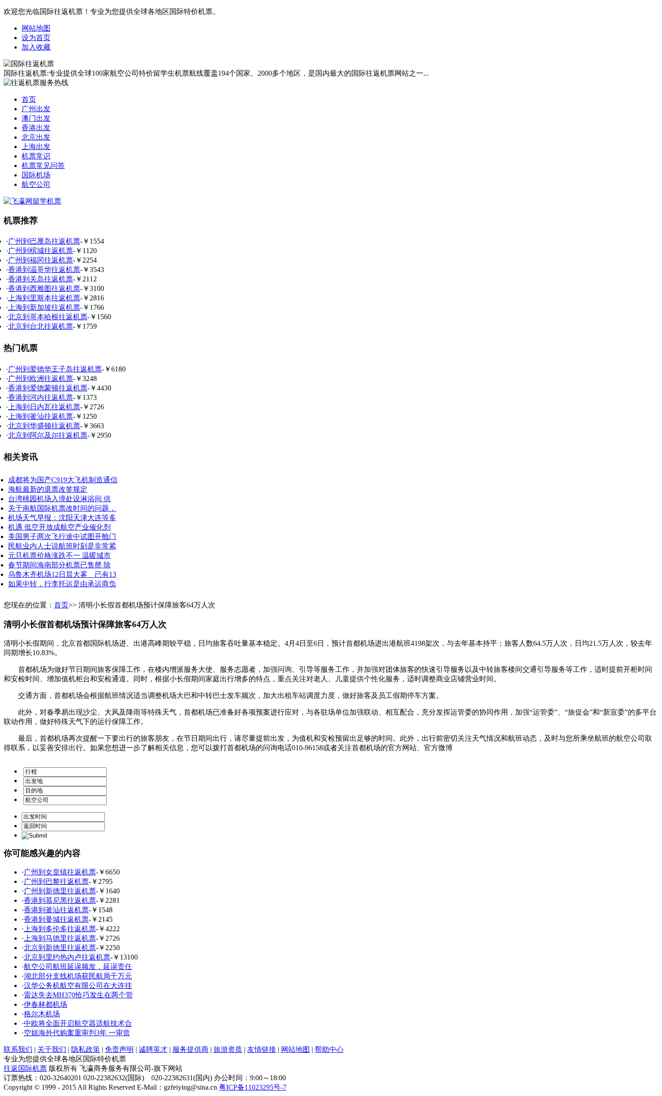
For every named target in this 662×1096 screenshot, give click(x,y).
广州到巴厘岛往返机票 (44, 241)
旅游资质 (227, 1049)
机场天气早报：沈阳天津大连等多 (62, 517)
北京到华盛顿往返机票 (44, 426)
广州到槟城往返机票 (40, 250)
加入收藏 (36, 47)
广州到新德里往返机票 (60, 891)
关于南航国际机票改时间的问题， (62, 508)
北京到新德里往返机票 (60, 947)
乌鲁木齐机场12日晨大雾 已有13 (62, 574)
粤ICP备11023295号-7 (252, 1087)
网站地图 (36, 28)
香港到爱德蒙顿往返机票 (47, 388)
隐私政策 (85, 1049)
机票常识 (36, 156)
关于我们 (51, 1049)
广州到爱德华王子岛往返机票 (55, 369)
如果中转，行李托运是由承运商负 (62, 584)
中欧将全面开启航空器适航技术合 (78, 1023)
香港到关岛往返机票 (40, 279)
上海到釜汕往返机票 (40, 416)
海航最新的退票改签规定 (47, 489)
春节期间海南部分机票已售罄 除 (59, 565)
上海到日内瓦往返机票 (44, 407)
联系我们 (18, 1049)
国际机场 (36, 175)
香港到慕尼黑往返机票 (60, 900)
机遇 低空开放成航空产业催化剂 (59, 527)
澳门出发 (36, 118)
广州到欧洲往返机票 (40, 378)
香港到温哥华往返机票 (44, 269)
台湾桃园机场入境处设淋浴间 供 (59, 499)
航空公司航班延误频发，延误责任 (78, 966)
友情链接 (261, 1049)
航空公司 (36, 184)
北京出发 (36, 137)
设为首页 (36, 37)
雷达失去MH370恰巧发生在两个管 (78, 995)
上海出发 (36, 146)
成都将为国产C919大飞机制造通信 (63, 480)
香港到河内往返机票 (40, 397)
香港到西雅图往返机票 (44, 288)
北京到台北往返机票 (40, 326)
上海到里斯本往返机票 (44, 298)
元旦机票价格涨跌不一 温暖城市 (59, 555)
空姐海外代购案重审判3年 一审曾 (77, 1033)
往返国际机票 (25, 1068)
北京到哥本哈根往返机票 (47, 317)
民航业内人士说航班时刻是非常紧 (62, 546)
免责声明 (119, 1049)
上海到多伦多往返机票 (60, 929)
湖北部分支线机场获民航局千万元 (78, 976)
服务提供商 (190, 1049)
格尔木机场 (42, 1014)
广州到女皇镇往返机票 (60, 872)
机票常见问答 (43, 165)
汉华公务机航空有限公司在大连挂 (78, 985)
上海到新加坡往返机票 (44, 307)
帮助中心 (329, 1049)
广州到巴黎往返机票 (56, 881)
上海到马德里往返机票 (60, 938)
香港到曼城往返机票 (56, 919)
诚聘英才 (153, 1049)
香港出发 (36, 127)
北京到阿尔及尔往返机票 (47, 435)
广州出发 (36, 109)
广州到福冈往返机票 (40, 260)
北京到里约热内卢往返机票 (67, 957)
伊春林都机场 (45, 1004)
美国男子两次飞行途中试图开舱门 (62, 536)
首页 (29, 99)
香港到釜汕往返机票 (56, 910)
